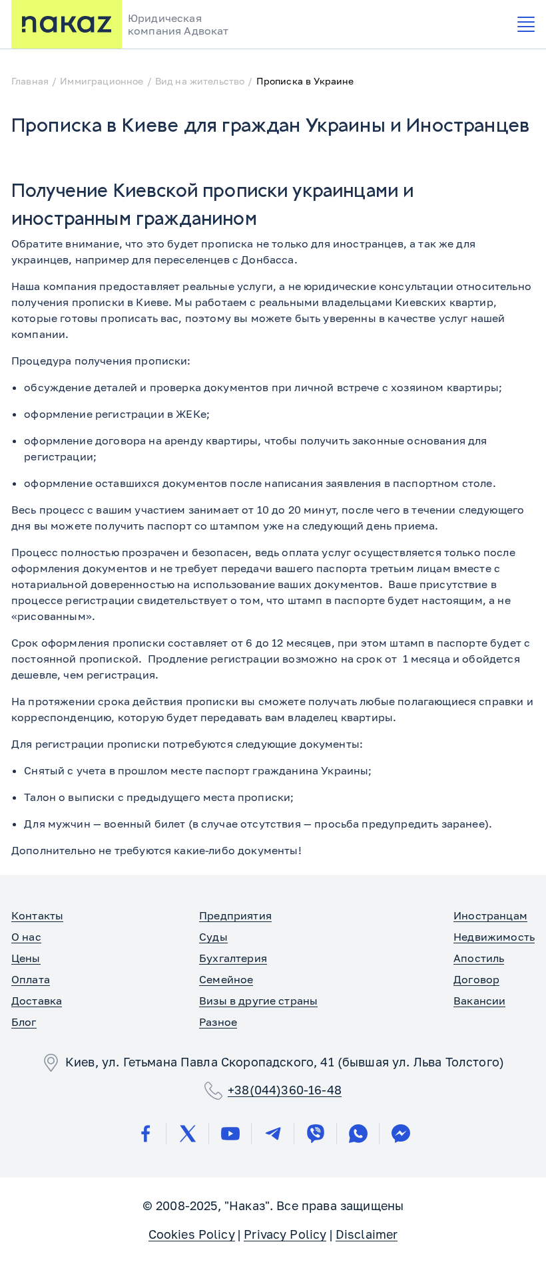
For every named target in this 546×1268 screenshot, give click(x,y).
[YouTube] (230, 1134)
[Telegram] (273, 1134)
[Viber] (316, 1134)
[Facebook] (145, 1134)
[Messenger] (401, 1134)
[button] (526, 24)
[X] (188, 1134)
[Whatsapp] (358, 1134)
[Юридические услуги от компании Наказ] (66, 24)
